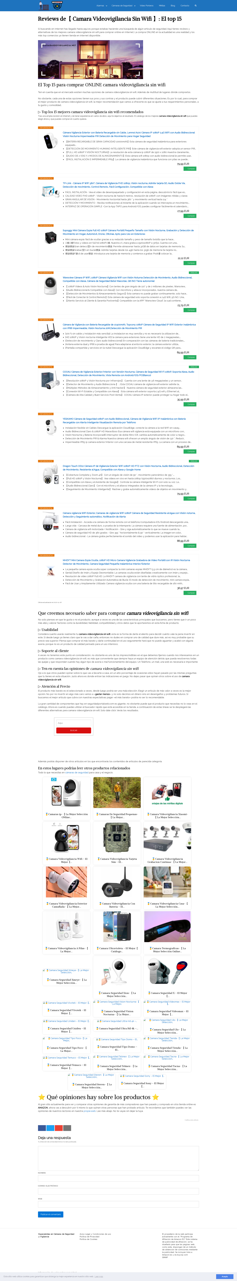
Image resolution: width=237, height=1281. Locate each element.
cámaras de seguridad (76, 772)
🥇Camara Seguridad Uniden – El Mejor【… (66, 1030)
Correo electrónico (48, 1186)
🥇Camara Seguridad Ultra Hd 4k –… (117, 1028)
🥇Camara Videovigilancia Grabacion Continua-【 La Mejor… (167, 860)
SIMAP (165, 1257)
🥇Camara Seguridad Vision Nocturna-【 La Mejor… (117, 1013)
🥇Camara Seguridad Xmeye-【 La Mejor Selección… (66, 981)
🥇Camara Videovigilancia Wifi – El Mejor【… (66, 860)
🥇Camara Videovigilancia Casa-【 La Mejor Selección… (167, 905)
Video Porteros (146, 5)
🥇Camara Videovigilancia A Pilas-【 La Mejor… (66, 950)
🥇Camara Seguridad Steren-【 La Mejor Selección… (92, 1086)
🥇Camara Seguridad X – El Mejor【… (167, 994)
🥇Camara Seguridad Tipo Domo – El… (117, 1048)
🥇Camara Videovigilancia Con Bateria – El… (117, 905)
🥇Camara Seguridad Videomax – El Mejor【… (167, 1013)
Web (40, 1199)
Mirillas (162, 5)
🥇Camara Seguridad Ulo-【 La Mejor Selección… (167, 1031)
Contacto (185, 5)
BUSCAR (73, 730)
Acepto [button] (225, 1276)
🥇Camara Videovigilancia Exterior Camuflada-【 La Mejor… (66, 905)
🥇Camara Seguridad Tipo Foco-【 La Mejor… (66, 1049)
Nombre (42, 1173)
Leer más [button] (99, 1276)
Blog (173, 5)
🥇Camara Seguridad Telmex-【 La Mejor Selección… (117, 1068)
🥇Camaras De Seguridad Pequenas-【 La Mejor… (117, 816)
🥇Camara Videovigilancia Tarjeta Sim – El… (117, 860)
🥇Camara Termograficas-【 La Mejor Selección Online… (167, 950)
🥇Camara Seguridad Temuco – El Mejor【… (66, 1066)
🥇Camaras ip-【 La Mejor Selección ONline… (66, 816)
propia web (90, 1111)
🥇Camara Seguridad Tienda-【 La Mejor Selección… (167, 1049)
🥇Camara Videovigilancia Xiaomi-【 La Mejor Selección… (167, 816)
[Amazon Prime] (193, 164)
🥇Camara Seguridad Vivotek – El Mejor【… (66, 1012)
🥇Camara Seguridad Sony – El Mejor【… (142, 1085)
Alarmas (100, 5)
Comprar (191, 169)
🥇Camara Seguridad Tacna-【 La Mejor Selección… (167, 1068)
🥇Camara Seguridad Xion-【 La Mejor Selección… (117, 994)
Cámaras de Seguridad (122, 5)
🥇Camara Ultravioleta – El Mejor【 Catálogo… (117, 950)
